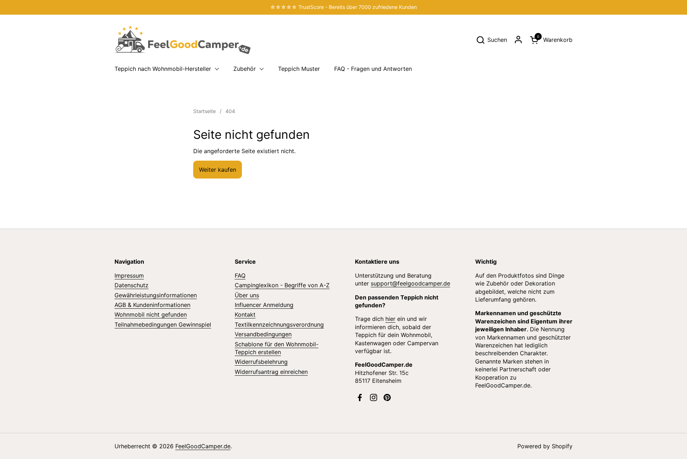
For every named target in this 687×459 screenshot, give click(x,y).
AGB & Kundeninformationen (152, 304)
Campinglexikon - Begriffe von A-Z (282, 285)
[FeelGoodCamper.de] (182, 39)
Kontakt (245, 314)
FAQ (240, 275)
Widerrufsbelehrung (261, 361)
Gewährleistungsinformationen (155, 295)
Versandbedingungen (263, 334)
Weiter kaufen (217, 169)
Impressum (129, 275)
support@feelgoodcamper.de (410, 283)
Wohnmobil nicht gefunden (150, 314)
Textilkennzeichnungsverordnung (279, 324)
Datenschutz (131, 285)
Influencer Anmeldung (264, 304)
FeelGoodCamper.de (202, 446)
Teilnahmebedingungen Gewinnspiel (162, 324)
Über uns (247, 295)
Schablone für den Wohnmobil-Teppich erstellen (276, 348)
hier (390, 318)
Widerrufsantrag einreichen (271, 371)
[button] (491, 39)
